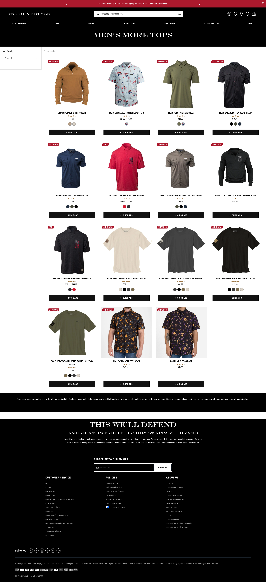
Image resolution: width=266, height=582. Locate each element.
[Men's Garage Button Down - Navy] (239, 124)
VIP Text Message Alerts (174, 511)
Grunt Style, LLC (39, 563)
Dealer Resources (172, 503)
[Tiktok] (53, 550)
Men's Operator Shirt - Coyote (72, 113)
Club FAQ (48, 487)
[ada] (229, 14)
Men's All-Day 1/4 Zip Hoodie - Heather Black (235, 195)
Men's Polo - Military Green (181, 113)
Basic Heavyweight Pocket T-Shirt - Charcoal (181, 278)
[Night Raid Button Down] (181, 332)
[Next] (199, 3)
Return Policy (50, 495)
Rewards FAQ (50, 491)
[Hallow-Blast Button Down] (126, 332)
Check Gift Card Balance (54, 531)
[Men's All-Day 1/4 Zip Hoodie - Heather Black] (235, 167)
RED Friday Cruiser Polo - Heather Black (72, 278)
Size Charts (49, 535)
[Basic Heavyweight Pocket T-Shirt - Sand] (126, 249)
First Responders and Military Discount (59, 523)
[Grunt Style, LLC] (30, 14)
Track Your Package (52, 507)
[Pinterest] (47, 550)
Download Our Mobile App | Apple (178, 527)
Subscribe (162, 467)
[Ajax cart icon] (254, 13)
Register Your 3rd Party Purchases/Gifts (59, 499)
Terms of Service (112, 483)
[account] (248, 14)
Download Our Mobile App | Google (178, 523)
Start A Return (50, 511)
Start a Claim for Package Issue (56, 515)
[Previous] (66, 3)
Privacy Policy (111, 495)
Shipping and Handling (114, 499)
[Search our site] (98, 14)
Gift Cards (169, 515)
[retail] (241, 14)
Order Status (50, 503)
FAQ (46, 483)
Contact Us (49, 527)
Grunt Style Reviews (173, 519)
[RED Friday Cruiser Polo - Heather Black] (128, 206)
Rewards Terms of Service (115, 491)
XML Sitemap (37, 576)
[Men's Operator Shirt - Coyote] (72, 84)
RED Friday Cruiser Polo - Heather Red (126, 195)
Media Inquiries (171, 507)
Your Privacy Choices (113, 503)
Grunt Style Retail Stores (174, 487)
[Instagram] (42, 550)
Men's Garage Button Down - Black (235, 113)
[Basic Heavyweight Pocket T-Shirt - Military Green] (133, 289)
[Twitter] (36, 550)
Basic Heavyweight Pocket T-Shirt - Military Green (72, 363)
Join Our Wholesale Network (176, 499)
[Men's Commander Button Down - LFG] (126, 84)
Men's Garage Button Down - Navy (72, 195)
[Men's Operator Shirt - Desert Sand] (74, 124)
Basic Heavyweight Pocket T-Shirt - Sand (126, 278)
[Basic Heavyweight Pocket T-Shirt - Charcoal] (128, 289)
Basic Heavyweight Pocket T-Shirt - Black (235, 278)
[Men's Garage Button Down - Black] (235, 84)
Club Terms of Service (114, 487)
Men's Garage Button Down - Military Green (181, 195)
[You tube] (59, 550)
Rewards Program (51, 519)
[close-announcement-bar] (263, 3)
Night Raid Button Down (181, 361)
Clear (179, 14)
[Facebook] (31, 550)
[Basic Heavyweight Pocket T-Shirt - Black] (124, 289)
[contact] (235, 14)
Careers (169, 491)
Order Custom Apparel (174, 495)
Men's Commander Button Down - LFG (126, 113)
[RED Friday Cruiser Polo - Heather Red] (126, 167)
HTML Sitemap (21, 576)
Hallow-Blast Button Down (126, 361)
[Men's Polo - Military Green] (181, 84)
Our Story (169, 483)
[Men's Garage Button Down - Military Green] (235, 124)
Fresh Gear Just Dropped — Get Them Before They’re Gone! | (133, 4)
